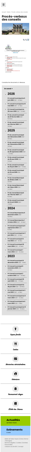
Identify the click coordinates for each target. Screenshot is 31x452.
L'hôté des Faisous (16, 409)
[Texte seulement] (28, 40)
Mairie (8, 12)
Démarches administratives (15, 364)
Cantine (15, 349)
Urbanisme (15, 379)
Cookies (18, 443)
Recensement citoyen (15, 394)
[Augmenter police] (24, 40)
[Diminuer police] (26, 40)
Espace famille (15, 334)
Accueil (4, 12)
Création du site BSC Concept (14, 446)
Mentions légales (10, 443)
